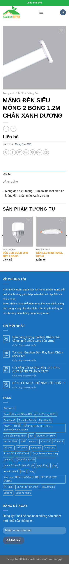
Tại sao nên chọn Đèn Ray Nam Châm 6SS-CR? (37, 354)
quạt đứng (42, 465)
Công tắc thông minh (15, 435)
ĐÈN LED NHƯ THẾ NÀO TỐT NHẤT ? (38, 383)
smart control (11, 471)
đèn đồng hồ (48, 487)
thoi (23, 471)
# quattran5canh (27, 420)
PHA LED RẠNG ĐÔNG (16, 453)
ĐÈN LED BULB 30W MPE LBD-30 (15, 255)
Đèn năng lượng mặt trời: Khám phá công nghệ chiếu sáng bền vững (36, 339)
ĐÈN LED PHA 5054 (27, 487)
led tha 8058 (10, 441)
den (31, 435)
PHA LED (50, 447)
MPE (21, 93)
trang (31, 471)
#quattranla (45, 420)
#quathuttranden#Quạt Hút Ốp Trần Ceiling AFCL (30, 414)
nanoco (33, 441)
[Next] (66, 243)
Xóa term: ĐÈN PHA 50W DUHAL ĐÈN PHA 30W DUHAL (30, 479)
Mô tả (7, 174)
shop (54, 465)
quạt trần (8, 459)
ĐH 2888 (8, 487)
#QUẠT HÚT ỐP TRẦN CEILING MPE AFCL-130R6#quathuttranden (28, 428)
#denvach (9, 408)
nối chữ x (22, 447)
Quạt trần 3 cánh (26, 459)
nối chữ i (45, 441)
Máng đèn (33, 93)
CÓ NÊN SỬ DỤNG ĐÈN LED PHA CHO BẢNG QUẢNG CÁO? (35, 369)
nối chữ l (58, 441)
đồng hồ (8, 492)
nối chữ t (8, 447)
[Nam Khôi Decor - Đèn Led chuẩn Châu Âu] (18, 12)
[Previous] (2, 243)
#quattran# (9, 420)
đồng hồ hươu (23, 492)
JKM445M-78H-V (46, 435)
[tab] (34, 174)
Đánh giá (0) (11, 182)
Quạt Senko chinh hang (45, 453)
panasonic (36, 447)
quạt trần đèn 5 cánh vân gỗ (19, 465)
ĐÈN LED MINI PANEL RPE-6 (49, 255)
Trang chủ (9, 93)
